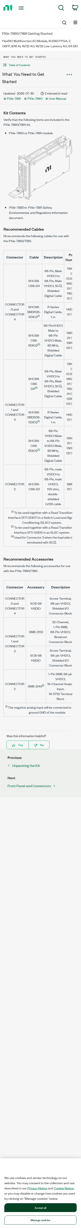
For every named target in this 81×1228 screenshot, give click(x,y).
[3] (36, 387)
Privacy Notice (37, 1188)
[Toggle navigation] (22, 8)
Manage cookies (40, 1220)
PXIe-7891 (14, 98)
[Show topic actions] (69, 74)
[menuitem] (61, 8)
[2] (38, 344)
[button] (38, 64)
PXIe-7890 (34, 98)
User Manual (57, 98)
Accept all (40, 1207)
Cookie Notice (64, 1188)
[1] (39, 316)
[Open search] (64, 22)
